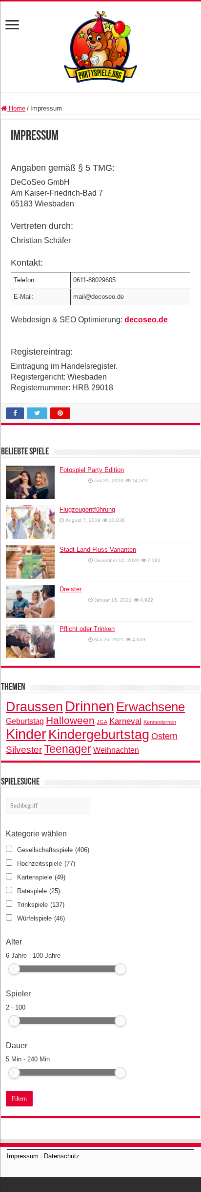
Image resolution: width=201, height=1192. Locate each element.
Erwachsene (150, 706)
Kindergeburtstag (98, 734)
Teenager (67, 748)
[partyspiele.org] (100, 46)
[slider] (14, 969)
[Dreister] (30, 601)
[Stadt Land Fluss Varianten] (30, 562)
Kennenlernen (159, 722)
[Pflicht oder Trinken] (30, 641)
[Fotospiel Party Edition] (30, 482)
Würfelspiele (41, 918)
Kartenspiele (41, 877)
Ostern (164, 736)
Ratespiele (38, 891)
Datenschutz (62, 1156)
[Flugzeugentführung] (30, 522)
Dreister (70, 589)
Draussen (34, 706)
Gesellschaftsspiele (53, 850)
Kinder (26, 734)
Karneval (125, 721)
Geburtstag (25, 721)
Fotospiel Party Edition (92, 469)
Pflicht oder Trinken (87, 628)
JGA (102, 722)
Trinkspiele (40, 904)
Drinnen (89, 706)
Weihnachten (116, 749)
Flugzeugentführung (87, 509)
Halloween (70, 720)
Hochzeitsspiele (46, 863)
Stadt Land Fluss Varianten (98, 549)
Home (16, 108)
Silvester (24, 749)
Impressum (23, 1156)
